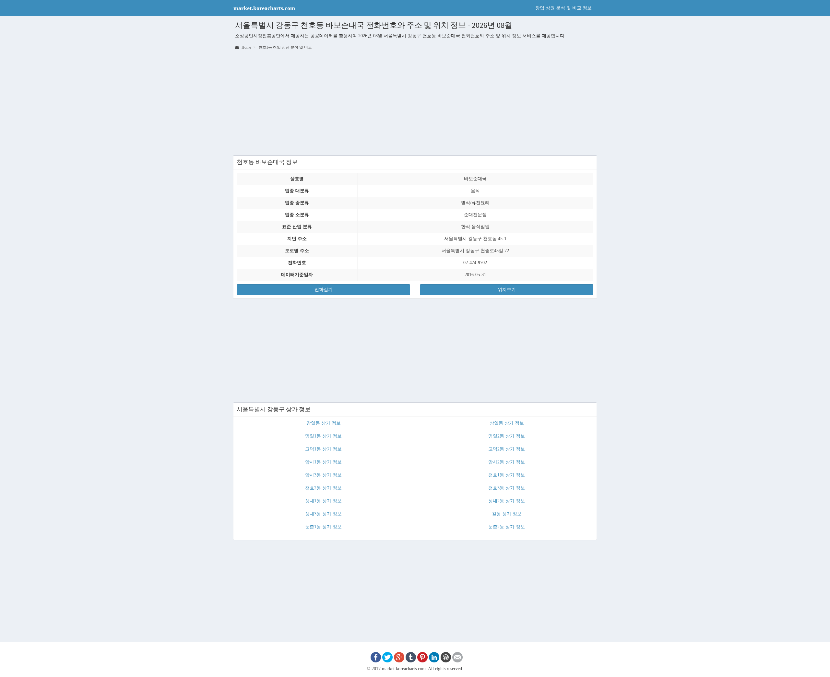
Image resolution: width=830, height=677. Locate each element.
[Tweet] (387, 656)
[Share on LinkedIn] (434, 656)
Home (246, 47)
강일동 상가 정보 (323, 423)
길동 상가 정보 (507, 513)
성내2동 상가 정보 (506, 500)
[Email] (457, 656)
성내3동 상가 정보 (323, 513)
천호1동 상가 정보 (506, 475)
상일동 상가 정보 (507, 423)
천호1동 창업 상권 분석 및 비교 (285, 47)
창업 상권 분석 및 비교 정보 (563, 8)
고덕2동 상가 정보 (506, 449)
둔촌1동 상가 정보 (323, 526)
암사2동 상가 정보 (506, 462)
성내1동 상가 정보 (323, 500)
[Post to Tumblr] (411, 656)
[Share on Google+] (399, 656)
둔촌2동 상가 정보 (506, 526)
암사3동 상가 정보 (323, 475)
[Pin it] (422, 656)
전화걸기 (323, 289)
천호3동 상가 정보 (506, 487)
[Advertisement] (415, 103)
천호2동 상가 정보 (323, 487)
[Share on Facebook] (376, 656)
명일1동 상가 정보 (323, 436)
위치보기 (507, 289)
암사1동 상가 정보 (323, 462)
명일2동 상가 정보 (506, 436)
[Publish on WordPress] (446, 656)
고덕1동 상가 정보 (323, 449)
